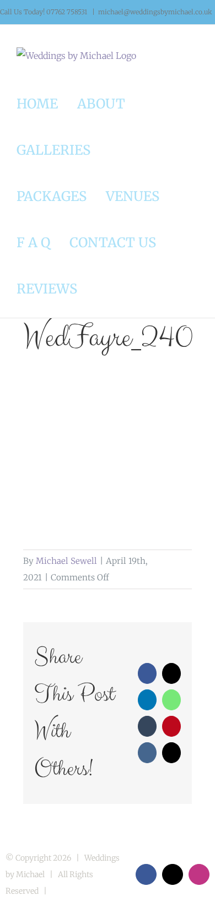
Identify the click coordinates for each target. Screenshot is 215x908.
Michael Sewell (66, 561)
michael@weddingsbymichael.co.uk (155, 12)
